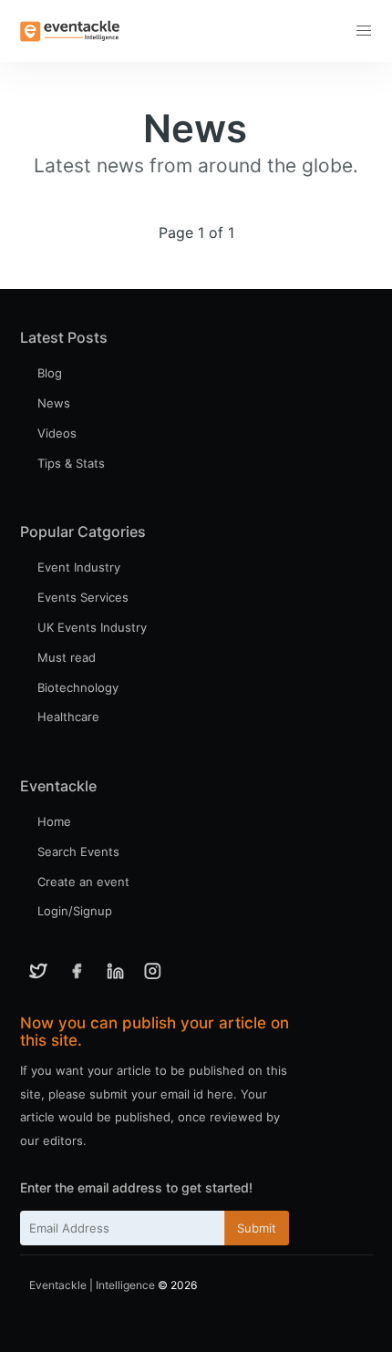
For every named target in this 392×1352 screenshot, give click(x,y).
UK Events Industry (92, 627)
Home (54, 821)
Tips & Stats (71, 463)
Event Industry (78, 567)
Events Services (83, 597)
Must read (66, 657)
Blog (49, 373)
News (53, 403)
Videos (57, 433)
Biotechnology (78, 687)
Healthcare (68, 716)
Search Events (78, 851)
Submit (256, 1228)
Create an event (83, 881)
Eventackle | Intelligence (92, 1285)
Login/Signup (74, 910)
